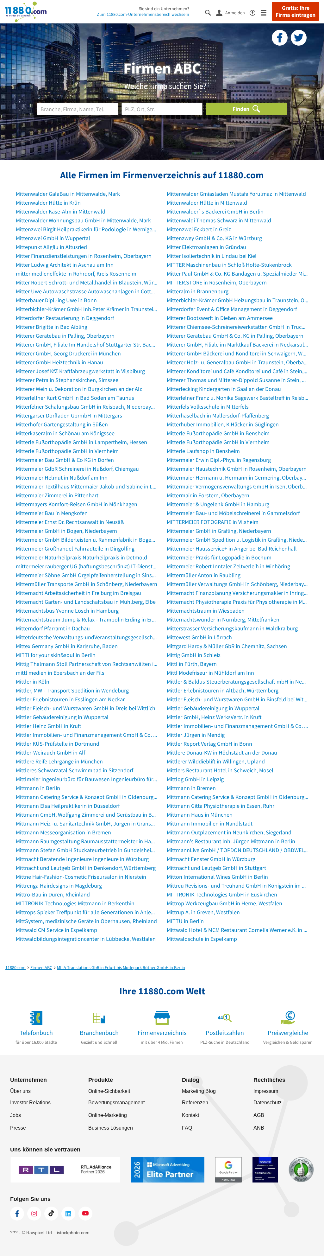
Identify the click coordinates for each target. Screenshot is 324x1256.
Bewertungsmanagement (116, 1102)
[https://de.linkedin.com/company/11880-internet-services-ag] (68, 1214)
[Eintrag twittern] (299, 38)
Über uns (20, 1091)
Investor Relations (30, 1102)
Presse (18, 1128)
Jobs (15, 1115)
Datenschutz (267, 1102)
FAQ (187, 1128)
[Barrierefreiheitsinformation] (255, 12)
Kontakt (190, 1115)
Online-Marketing (107, 1115)
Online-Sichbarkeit (109, 1091)
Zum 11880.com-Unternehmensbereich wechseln (143, 14)
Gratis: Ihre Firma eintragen (295, 11)
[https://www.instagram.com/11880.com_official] (34, 1214)
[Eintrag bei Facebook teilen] (280, 38)
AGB (258, 1115)
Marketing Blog (199, 1091)
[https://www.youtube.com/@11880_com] (85, 1214)
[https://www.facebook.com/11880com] (17, 1214)
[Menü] (266, 12)
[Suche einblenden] (210, 12)
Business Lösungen (110, 1128)
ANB (258, 1128)
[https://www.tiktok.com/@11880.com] (51, 1214)
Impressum (265, 1091)
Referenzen (195, 1102)
